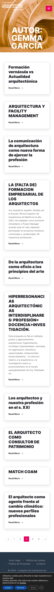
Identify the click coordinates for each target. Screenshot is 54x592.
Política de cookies (35, 560)
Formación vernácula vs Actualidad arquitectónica (23, 74)
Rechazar (20, 588)
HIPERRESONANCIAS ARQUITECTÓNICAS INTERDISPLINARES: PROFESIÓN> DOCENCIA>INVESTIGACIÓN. (27, 313)
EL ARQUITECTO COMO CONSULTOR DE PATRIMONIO (25, 439)
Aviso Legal (14, 560)
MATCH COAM (23, 471)
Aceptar (8, 588)
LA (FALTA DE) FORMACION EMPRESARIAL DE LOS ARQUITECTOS (26, 194)
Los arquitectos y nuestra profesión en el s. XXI (26, 403)
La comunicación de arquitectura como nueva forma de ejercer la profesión (27, 150)
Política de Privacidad (19, 563)
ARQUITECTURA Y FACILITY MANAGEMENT (27, 111)
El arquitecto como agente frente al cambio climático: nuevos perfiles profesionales (27, 506)
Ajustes (33, 588)
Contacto (40, 563)
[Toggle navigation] (49, 8)
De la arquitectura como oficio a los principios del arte (26, 267)
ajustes (23, 583)
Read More (14, 88)
